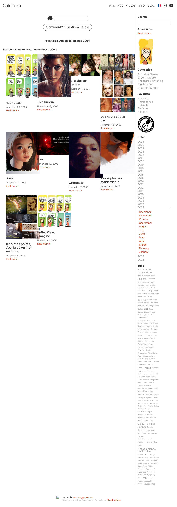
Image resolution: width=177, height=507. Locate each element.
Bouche (140, 302)
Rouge (152, 454)
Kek (157, 374)
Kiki (139, 376)
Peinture (143, 98)
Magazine (154, 379)
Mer (139, 391)
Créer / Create (147, 77)
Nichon (140, 400)
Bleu (144, 296)
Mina (144, 391)
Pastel (140, 420)
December (145, 211)
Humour (155, 367)
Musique (141, 397)
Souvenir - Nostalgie (150, 463)
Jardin (140, 374)
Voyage (147, 484)
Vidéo (140, 478)
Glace (145, 361)
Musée (156, 394)
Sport (140, 466)
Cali (146, 309)
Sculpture (141, 460)
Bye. (40, 159)
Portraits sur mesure (78, 82)
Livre (140, 379)
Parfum (140, 417)
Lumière (146, 379)
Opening (140, 409)
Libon (148, 376)
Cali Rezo (12, 5)
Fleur (139, 356)
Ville (145, 478)
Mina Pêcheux (114, 500)
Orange (147, 409)
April (141, 240)
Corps (140, 332)
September (145, 222)
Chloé (152, 323)
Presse (147, 442)
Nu (151, 403)
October (144, 219)
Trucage (149, 469)
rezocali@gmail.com (83, 497)
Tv (154, 469)
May (141, 237)
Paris (146, 417)
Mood (148, 368)
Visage (140, 481)
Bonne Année (152, 300)
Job (151, 302)
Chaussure (142, 317)
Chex (154, 320)
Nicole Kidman (149, 400)
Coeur (140, 329)
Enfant (151, 341)
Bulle (157, 305)
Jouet (152, 374)
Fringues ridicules (149, 356)
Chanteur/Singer (143, 315)
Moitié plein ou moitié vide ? (111, 180)
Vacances (142, 472)
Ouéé (9, 178)
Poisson (140, 436)
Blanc (140, 296)
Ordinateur (141, 411)
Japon (152, 371)
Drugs (156, 388)
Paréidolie (148, 414)
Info (141, 5)
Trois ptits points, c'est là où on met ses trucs (18, 247)
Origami (149, 411)
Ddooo (146, 338)
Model (140, 385)
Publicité (143, 105)
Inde (147, 371)
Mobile (150, 391)
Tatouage (141, 469)
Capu (151, 309)
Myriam (148, 397)
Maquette (147, 385)
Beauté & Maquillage (145, 388)
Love (139, 282)
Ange (144, 282)
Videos (131, 5)
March (143, 244)
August (143, 226)
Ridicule (140, 454)
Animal (150, 282)
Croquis (154, 335)
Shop (156, 302)
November (145, 215)
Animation (141, 285)
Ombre (156, 406)
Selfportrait (153, 291)
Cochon (156, 326)
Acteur (148, 269)
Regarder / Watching (150, 80)
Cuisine (140, 338)
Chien (140, 323)
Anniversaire (150, 285)
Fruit (139, 358)
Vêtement (151, 475)
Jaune (145, 374)
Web (153, 484)
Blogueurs (142, 300)
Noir (139, 403)
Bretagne (141, 305)
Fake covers (149, 347)
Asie (139, 290)
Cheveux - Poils (144, 320)
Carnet (140, 312)
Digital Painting (146, 424)
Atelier (144, 291)
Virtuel (151, 478)
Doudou (140, 341)
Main (145, 382)
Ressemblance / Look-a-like (147, 450)
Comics (151, 293)
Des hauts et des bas (112, 118)
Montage (149, 394)
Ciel (156, 323)
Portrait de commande (145, 439)
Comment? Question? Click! (67, 27)
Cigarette (141, 326)
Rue (146, 457)
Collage (154, 329)
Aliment (142, 111)
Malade (151, 382)
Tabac (150, 466)
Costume (148, 332)
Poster (149, 272)
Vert (144, 475)
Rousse (140, 457)
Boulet (146, 302)
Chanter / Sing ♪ (148, 87)
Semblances (145, 101)
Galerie (145, 359)
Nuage (155, 403)
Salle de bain (154, 457)
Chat (152, 315)
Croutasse (76, 183)
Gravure (156, 361)
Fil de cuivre (142, 353)
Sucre (145, 466)
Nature (155, 397)
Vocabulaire (149, 481)
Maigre (140, 382)
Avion (139, 293)
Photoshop (150, 430)
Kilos (143, 376)
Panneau (141, 414)
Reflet (140, 445)
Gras (150, 361)
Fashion (141, 394)
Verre (140, 475)
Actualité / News (148, 74)
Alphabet (151, 278)
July (141, 230)
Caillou (140, 309)
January (143, 251)
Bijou (157, 293)
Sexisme (143, 108)
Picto (139, 433)
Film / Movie (152, 353)
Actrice (141, 273)
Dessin (152, 338)
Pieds (144, 433)
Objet (140, 406)
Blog (151, 5)
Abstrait (141, 269)
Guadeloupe (142, 364)
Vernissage (151, 472)
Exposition (142, 344)
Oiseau (150, 406)
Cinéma (149, 326)
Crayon (147, 335)
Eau (146, 341)
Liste (153, 376)
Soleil (140, 463)
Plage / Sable (152, 433)
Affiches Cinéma (144, 275)
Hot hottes (13, 102)
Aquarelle (141, 287)
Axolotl (145, 293)
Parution (153, 417)
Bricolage (150, 306)
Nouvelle (145, 403)
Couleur (155, 332)
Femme (141, 350)
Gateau (152, 358)
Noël (156, 400)
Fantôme (141, 347)
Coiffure (146, 329)
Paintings (116, 5)
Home (150, 365)
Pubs (154, 442)
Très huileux (45, 102)
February (144, 248)
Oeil (145, 406)
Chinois (145, 323)
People (150, 427)
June (142, 233)
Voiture (140, 484)
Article (153, 288)
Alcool (153, 275)
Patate (146, 420)
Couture (140, 335)
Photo (141, 430)
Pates (151, 420)
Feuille (148, 350)
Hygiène (141, 371)
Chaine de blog (149, 312)
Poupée (140, 442)
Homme (140, 367)
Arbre (148, 288)
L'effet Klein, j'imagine (46, 234)
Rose (146, 454)
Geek (140, 361)
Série (147, 460)
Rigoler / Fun (145, 84)
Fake (151, 344)
